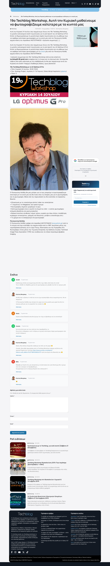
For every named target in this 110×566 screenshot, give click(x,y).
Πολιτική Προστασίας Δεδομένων (24, 557)
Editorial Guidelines (87, 557)
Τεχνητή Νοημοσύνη (45, 4)
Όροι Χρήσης (13, 557)
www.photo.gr (57, 223)
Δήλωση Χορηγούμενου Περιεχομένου (51, 557)
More (73, 3)
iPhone (53, 9)
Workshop (14, 28)
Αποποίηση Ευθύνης (77, 557)
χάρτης (63, 71)
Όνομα (12, 416)
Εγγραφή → (85, 202)
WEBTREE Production (27, 560)
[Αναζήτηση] (82, 4)
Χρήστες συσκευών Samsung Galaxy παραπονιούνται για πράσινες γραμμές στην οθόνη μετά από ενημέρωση (85, 530)
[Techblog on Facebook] (84, 4)
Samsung (60, 9)
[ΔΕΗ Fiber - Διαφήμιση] (86, 37)
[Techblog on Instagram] (87, 4)
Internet (67, 3)
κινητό (42, 51)
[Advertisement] (39, 253)
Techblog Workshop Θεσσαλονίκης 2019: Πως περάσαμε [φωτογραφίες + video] (47, 463)
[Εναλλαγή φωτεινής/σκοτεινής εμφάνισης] (98, 4)
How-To (37, 4)
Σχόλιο (12, 396)
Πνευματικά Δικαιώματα (66, 557)
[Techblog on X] (93, 4)
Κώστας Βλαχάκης (63, 28)
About (20, 560)
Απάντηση (18, 288)
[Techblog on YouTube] (90, 4)
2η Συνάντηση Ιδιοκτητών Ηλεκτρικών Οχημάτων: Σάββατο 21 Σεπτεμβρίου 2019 (45, 497)
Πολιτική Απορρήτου (92, 205)
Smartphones (30, 3)
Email (12, 424)
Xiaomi (67, 9)
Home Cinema (57, 4)
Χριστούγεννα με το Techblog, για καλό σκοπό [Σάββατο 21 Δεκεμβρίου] (48, 446)
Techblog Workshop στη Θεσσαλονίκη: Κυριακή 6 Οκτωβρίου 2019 (44, 480)
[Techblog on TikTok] (95, 4)
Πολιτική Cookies (37, 557)
